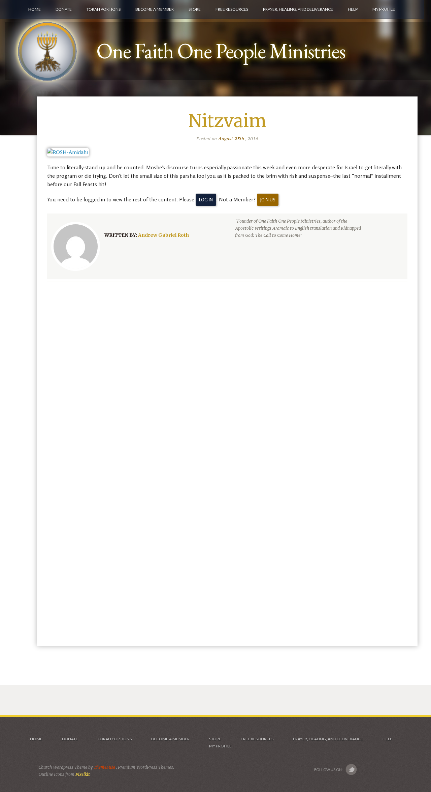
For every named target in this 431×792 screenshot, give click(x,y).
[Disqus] (227, 374)
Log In (206, 199)
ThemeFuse (105, 767)
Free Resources (257, 738)
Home (35, 738)
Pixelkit (82, 774)
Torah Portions (115, 738)
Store (215, 738)
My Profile (220, 745)
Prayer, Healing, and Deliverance (328, 738)
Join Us (267, 199)
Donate (70, 738)
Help (387, 738)
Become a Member (170, 738)
